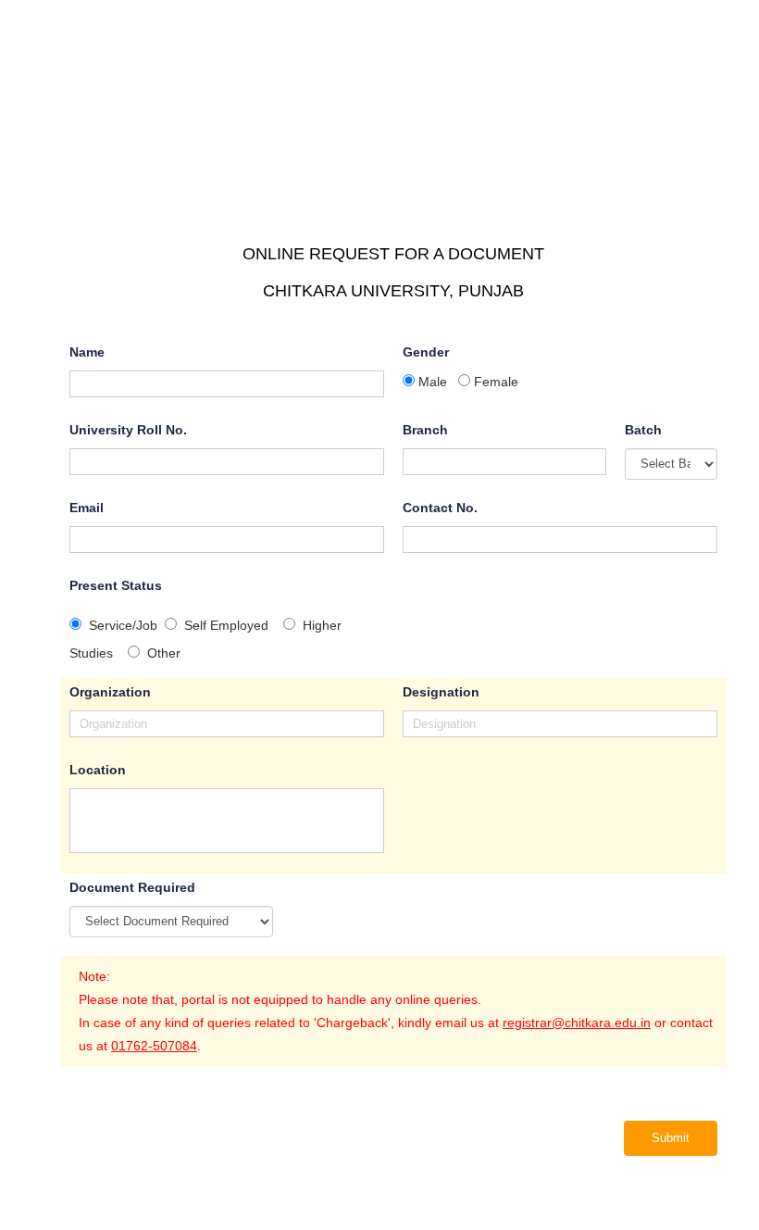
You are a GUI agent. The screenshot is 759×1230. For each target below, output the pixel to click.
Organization (110, 691)
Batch (643, 429)
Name (87, 352)
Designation (441, 691)
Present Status (115, 585)
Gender (426, 352)
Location (97, 769)
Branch (425, 429)
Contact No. (440, 507)
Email (86, 507)
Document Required (132, 887)
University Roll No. (128, 429)
